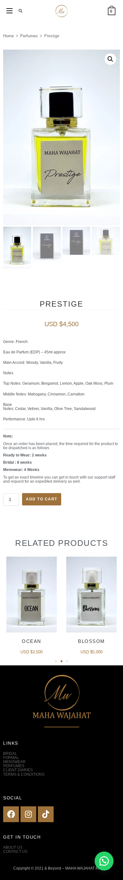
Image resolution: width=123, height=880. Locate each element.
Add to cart (41, 499)
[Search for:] (18, 11)
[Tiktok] (46, 814)
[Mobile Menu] (10, 11)
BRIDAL (10, 753)
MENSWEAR (14, 762)
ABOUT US (12, 847)
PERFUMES (13, 766)
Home (8, 36)
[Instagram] (28, 814)
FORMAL (11, 757)
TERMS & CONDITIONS (23, 774)
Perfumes (29, 36)
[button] (110, 59)
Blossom (91, 641)
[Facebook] (11, 814)
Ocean (31, 641)
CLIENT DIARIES (18, 770)
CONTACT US (15, 851)
